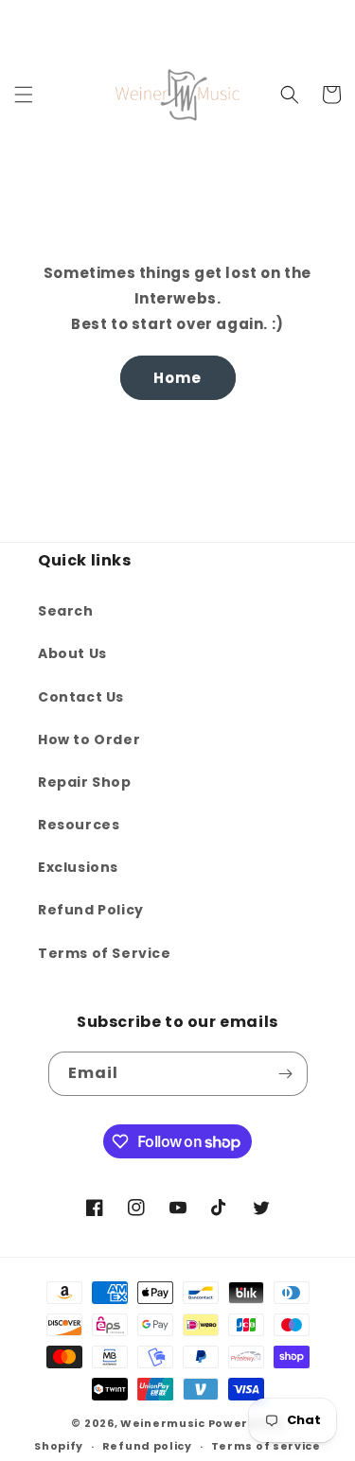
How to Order (89, 739)
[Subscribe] (286, 1074)
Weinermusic (162, 1423)
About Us (72, 653)
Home (177, 378)
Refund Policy (91, 909)
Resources (78, 824)
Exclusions (78, 867)
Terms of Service (104, 953)
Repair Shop (85, 782)
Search (66, 610)
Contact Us (81, 696)
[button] (23, 94)
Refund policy (147, 1445)
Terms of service (266, 1445)
